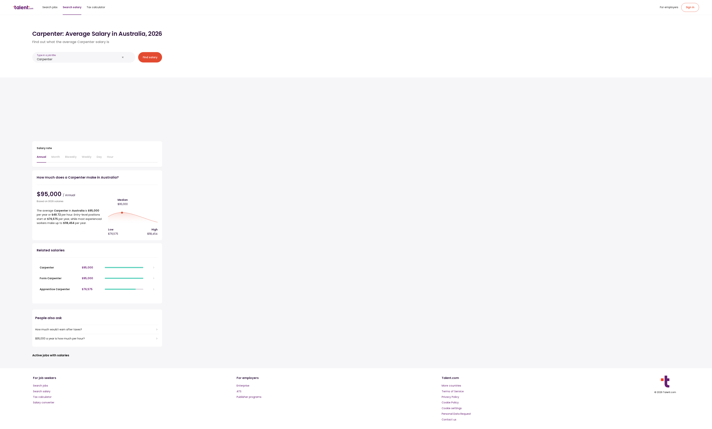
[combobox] (78, 59)
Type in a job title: (46, 55)
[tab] (41, 159)
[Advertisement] (97, 108)
